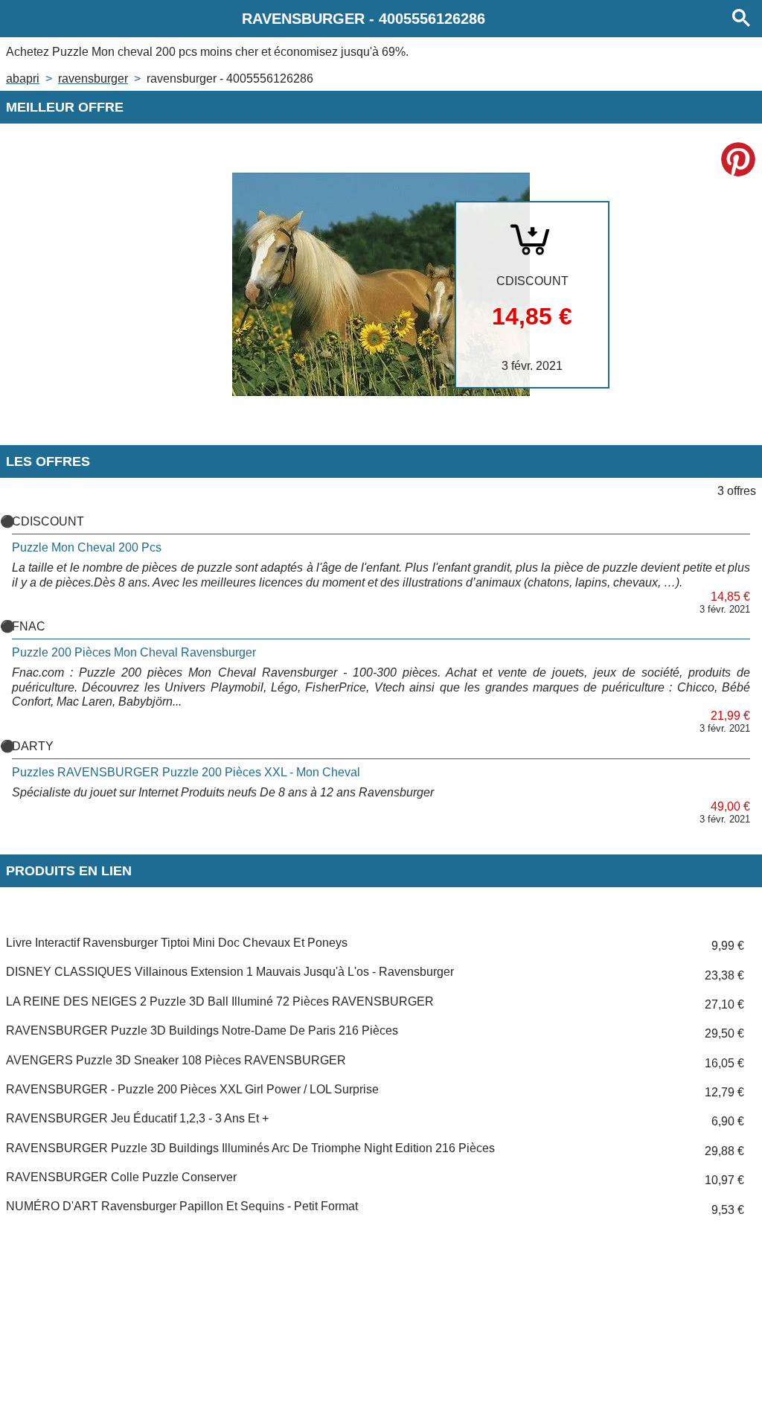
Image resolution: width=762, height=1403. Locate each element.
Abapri (22, 78)
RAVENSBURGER (93, 78)
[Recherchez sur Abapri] (741, 18)
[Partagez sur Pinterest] (738, 159)
